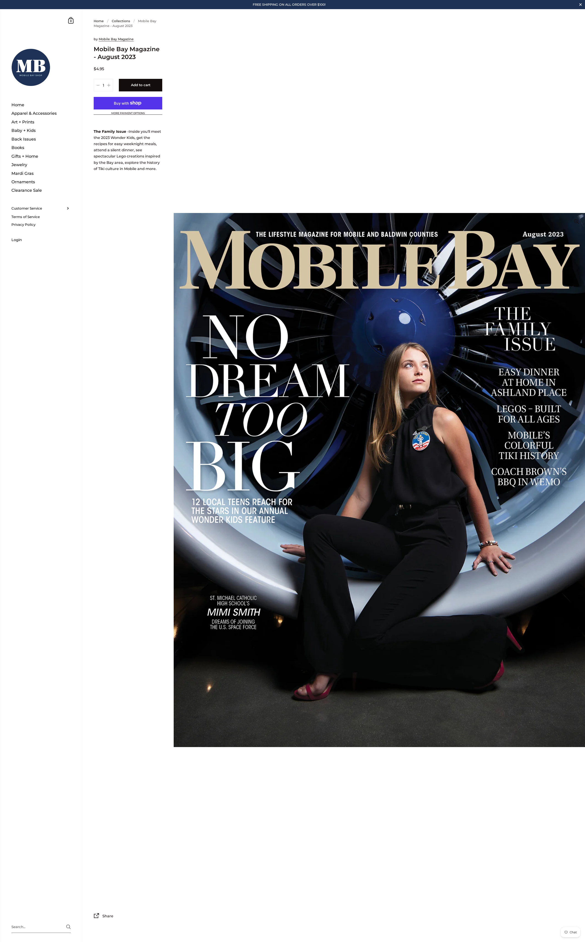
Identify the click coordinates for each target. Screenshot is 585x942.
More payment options (128, 113)
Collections (121, 21)
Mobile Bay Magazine (116, 39)
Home (99, 21)
